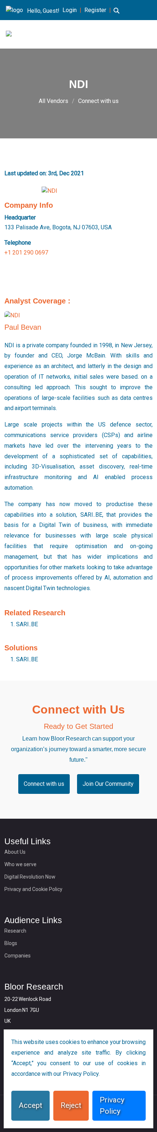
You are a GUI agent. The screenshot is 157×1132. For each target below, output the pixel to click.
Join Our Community (108, 783)
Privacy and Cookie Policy (33, 889)
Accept (30, 1105)
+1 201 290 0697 (26, 252)
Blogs (10, 943)
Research (15, 930)
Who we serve (20, 864)
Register (95, 10)
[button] (116, 15)
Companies (17, 955)
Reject (71, 1105)
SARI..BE (27, 624)
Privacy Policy (112, 1105)
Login (69, 10)
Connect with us (98, 100)
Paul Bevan (22, 327)
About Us (15, 851)
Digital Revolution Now (29, 876)
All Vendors (53, 100)
